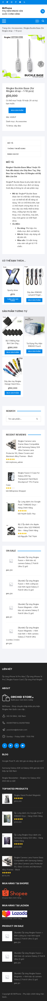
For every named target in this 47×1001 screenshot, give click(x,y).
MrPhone (7, 8)
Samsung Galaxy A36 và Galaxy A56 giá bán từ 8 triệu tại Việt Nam (23, 769)
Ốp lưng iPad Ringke (33, 679)
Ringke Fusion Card (15, 679)
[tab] (23, 143)
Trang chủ (6, 28)
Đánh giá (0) (13, 154)
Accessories (17, 28)
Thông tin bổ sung (16, 148)
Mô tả (10, 143)
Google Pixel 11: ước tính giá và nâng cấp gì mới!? (23, 761)
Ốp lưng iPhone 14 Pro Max (13, 676)
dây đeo (17, 126)
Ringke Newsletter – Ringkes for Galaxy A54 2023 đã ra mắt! (21, 779)
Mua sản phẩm (17, 110)
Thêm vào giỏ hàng (12, 300)
